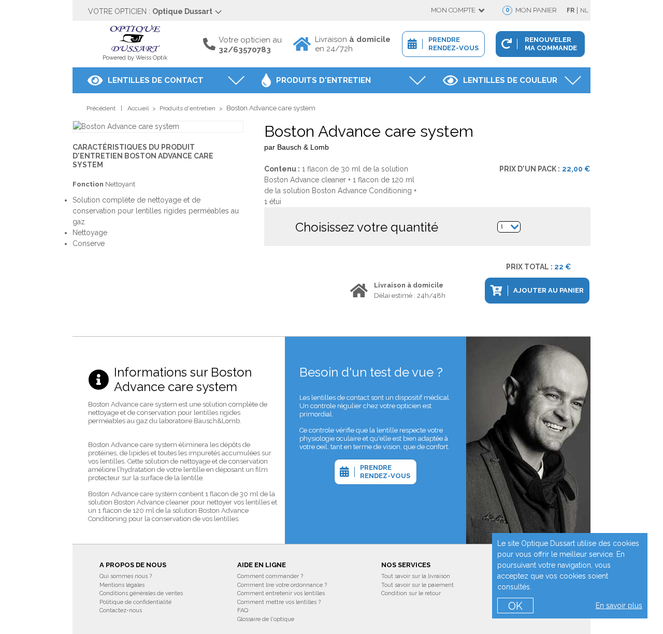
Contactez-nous (120, 610)
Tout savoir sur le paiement (417, 585)
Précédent (101, 108)
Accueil (138, 108)
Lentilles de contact (156, 80)
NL (584, 10)
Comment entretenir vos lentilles (281, 593)
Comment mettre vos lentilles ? (279, 602)
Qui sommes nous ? (125, 576)
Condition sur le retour (411, 593)
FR (570, 10)
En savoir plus (619, 605)
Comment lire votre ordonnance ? (282, 585)
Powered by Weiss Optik (135, 57)
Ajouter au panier (548, 290)
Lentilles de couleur (510, 80)
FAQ (242, 610)
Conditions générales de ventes (141, 593)
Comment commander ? (270, 576)
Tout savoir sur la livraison (415, 576)
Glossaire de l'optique (265, 619)
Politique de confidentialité (135, 602)
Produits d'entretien (323, 80)
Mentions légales (122, 585)
